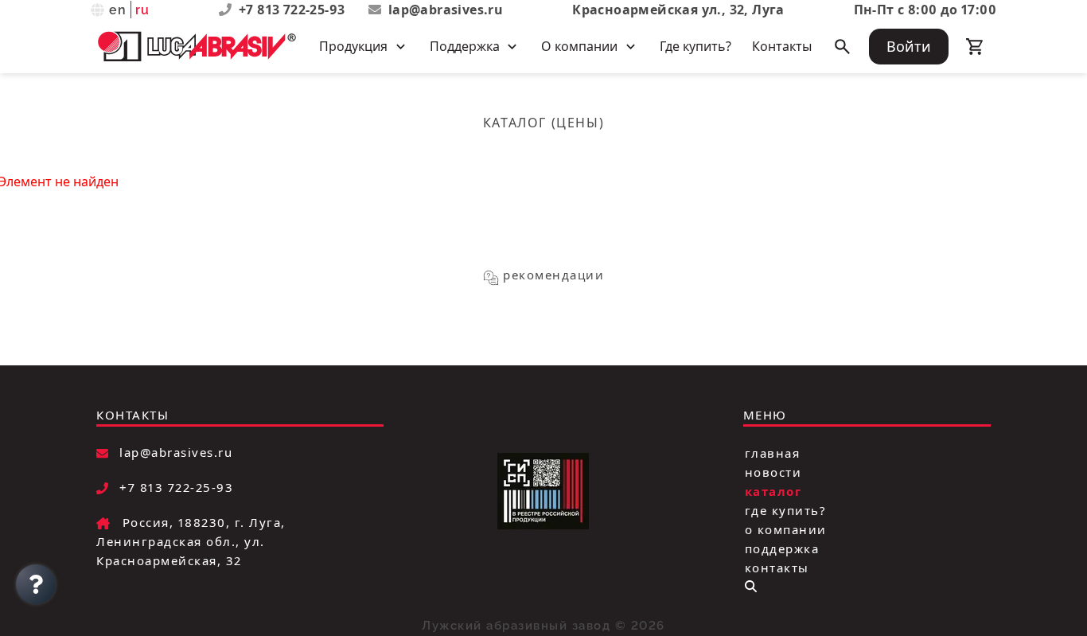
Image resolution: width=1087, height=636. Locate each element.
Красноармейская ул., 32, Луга (678, 9)
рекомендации (553, 275)
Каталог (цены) (543, 122)
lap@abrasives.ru (445, 9)
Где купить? (695, 46)
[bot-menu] (750, 586)
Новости (773, 471)
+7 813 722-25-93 (294, 9)
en (118, 10)
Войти (908, 46)
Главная (773, 452)
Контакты (782, 46)
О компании (786, 529)
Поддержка (782, 548)
